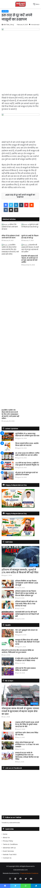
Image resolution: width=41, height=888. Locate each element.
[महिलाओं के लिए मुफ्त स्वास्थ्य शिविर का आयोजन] (8, 671)
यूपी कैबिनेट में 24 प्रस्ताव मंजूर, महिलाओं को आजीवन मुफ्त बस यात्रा (27, 435)
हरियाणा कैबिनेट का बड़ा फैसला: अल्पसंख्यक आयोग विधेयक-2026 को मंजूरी (26, 583)
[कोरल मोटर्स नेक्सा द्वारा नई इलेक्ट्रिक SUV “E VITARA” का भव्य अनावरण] (8, 745)
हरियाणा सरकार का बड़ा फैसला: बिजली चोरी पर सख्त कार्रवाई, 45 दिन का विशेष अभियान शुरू (26, 593)
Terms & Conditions (10, 844)
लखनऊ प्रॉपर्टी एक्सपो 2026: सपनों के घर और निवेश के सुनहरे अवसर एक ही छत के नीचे (27, 724)
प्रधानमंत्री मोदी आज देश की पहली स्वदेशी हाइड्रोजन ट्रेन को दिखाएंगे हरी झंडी (27, 614)
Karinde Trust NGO (10, 855)
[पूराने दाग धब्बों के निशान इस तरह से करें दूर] (30, 228)
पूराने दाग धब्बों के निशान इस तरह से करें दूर (29, 237)
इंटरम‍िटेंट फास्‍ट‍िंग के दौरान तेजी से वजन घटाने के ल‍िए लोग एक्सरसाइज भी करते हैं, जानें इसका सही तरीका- (10, 414)
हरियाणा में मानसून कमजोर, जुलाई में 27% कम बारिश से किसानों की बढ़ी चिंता (20, 571)
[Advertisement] (20, 73)
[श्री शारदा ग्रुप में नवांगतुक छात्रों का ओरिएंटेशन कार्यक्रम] (8, 476)
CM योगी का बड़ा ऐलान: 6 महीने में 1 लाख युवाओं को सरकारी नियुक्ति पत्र (27, 464)
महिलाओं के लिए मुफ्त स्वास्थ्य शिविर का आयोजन (25, 669)
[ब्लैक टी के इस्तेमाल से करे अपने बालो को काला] (11, 228)
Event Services (8, 851)
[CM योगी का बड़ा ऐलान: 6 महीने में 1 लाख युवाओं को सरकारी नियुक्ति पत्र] (8, 466)
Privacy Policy (8, 841)
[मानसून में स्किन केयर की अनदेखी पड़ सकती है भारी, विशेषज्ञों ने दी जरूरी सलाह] (8, 643)
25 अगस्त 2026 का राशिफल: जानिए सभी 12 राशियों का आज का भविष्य (27, 454)
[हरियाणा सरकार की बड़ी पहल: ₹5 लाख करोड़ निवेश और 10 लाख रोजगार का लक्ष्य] (8, 605)
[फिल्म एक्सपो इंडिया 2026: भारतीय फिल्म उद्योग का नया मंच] (8, 446)
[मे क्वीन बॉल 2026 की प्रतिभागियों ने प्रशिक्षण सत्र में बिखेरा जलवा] (8, 661)
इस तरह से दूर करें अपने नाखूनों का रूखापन (21, 196)
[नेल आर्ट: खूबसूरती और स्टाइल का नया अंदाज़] (8, 633)
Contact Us (7, 858)
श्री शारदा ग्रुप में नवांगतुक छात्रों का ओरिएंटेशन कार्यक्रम (26, 473)
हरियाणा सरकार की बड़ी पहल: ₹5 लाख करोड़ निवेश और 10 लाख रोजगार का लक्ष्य (26, 603)
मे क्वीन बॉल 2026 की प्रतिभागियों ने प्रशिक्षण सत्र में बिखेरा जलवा (26, 659)
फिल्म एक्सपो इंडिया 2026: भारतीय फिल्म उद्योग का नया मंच (26, 444)
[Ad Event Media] (20, 4)
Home (5, 834)
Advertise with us (9, 848)
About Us (6, 838)
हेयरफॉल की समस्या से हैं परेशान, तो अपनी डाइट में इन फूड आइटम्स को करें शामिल (29, 259)
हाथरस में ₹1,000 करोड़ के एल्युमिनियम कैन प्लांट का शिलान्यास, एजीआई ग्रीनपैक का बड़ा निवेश (27, 756)
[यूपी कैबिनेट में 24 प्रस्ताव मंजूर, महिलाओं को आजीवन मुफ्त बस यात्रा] (8, 437)
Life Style (5, 11)
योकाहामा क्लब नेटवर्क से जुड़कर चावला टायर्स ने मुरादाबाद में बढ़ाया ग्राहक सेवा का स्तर (20, 711)
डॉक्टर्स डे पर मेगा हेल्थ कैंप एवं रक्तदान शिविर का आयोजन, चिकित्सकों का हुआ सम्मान (18, 651)
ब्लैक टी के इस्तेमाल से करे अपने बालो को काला (10, 237)
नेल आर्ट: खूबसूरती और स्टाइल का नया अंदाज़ (26, 631)
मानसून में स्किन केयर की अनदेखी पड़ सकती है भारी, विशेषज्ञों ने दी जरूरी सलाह (27, 642)
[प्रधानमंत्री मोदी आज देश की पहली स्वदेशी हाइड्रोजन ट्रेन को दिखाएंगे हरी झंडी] (8, 615)
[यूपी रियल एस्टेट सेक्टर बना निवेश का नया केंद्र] (8, 736)
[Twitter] (11, 205)
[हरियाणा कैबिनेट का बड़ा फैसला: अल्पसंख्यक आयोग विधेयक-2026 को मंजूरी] (8, 584)
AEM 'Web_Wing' (8, 25)
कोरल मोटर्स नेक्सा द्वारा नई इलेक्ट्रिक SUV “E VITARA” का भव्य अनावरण (27, 744)
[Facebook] (6, 205)
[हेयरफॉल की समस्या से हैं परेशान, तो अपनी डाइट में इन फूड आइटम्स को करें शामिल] (30, 249)
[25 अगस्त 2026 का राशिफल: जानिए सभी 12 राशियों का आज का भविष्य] (8, 456)
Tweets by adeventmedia (11, 823)
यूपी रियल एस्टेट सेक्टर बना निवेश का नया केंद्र (26, 734)
